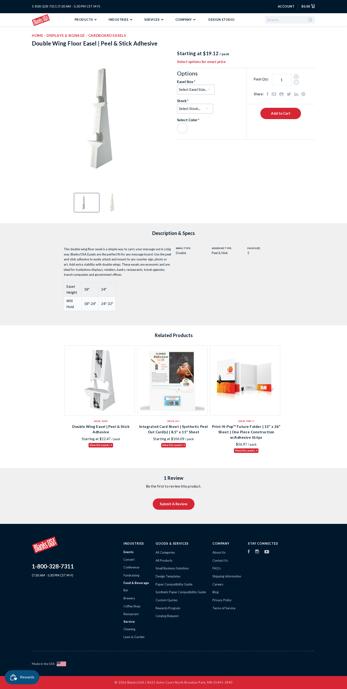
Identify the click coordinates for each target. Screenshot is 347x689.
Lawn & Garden (133, 637)
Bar (125, 590)
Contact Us (220, 560)
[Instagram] (257, 552)
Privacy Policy (222, 600)
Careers (217, 584)
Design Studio (221, 19)
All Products (164, 560)
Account (286, 6)
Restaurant (131, 614)
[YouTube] (266, 552)
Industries (119, 19)
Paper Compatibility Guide (174, 584)
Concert (129, 559)
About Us (218, 552)
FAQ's (216, 568)
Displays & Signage (66, 35)
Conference (131, 567)
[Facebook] (249, 552)
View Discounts (99, 445)
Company (184, 19)
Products (84, 19)
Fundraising (131, 575)
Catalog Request (167, 616)
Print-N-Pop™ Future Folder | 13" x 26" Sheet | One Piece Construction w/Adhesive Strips (246, 431)
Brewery (129, 598)
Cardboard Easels (107, 35)
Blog (215, 592)
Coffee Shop (131, 606)
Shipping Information (226, 576)
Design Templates (168, 576)
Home (37, 35)
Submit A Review (173, 504)
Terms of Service (223, 608)
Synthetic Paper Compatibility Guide (181, 592)
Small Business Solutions (172, 568)
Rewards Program (168, 608)
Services (152, 19)
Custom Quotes (167, 600)
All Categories (165, 552)
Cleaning (129, 629)
